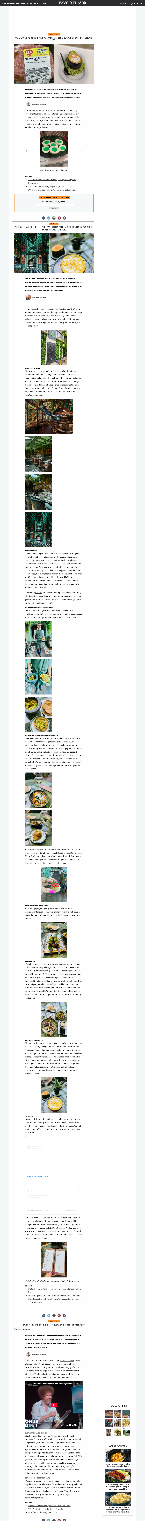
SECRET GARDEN (33, 1281)
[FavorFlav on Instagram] (135, 3)
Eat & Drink (20, 4)
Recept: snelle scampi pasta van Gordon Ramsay (49, 1506)
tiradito (38, 593)
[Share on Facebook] (43, 218)
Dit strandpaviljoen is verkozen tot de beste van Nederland (54, 1295)
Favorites (11, 4)
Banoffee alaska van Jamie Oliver (42, 1512)
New (4, 4)
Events (43, 4)
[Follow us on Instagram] (54, 218)
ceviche (34, 596)
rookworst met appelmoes (53, 117)
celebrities (35, 1340)
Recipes (30, 4)
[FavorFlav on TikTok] (138, 3)
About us (123, 4)
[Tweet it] (49, 218)
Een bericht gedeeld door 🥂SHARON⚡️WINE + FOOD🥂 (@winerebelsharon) (52, 1210)
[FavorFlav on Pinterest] (140, 3)
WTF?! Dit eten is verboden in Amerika (45, 1509)
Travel (36, 4)
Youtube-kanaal (67, 1361)
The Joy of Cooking (42, 1436)
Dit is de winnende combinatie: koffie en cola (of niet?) (52, 190)
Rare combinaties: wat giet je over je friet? (46, 186)
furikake (65, 912)
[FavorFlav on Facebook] (133, 3)
